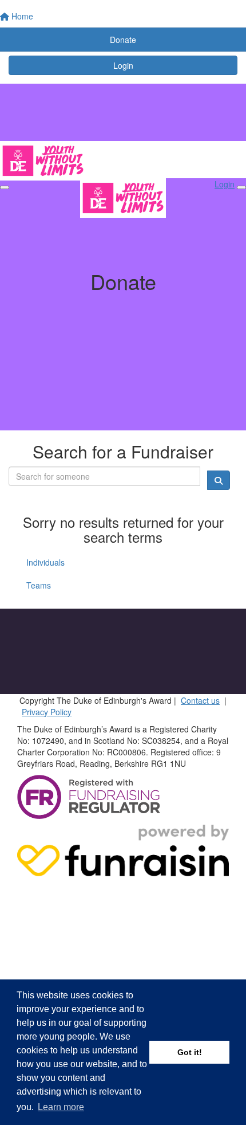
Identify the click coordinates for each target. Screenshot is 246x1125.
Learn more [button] (61, 1107)
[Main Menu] (4, 187)
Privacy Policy (47, 712)
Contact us (200, 700)
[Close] (241, 187)
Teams (38, 585)
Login (123, 65)
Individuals (45, 562)
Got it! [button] (189, 1052)
